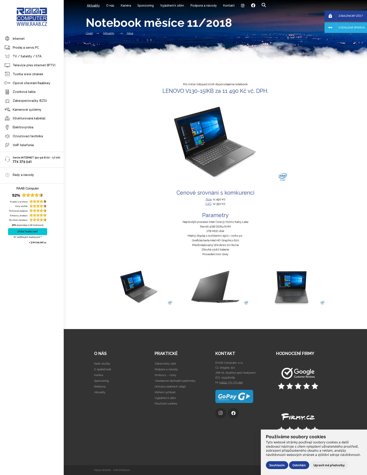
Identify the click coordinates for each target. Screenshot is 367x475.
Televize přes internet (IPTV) (34, 65)
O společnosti (102, 369)
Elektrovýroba (23, 127)
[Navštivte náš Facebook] (234, 414)
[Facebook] (253, 5)
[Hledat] (264, 5)
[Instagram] (243, 5)
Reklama (100, 386)
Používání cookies (166, 403)
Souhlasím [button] (277, 465)
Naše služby (102, 363)
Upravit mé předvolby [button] (329, 465)
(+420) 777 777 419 (231, 382)
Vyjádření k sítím (172, 5)
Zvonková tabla (24, 91)
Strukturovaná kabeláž (29, 118)
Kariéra (126, 5)
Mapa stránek (102, 470)
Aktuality (93, 5)
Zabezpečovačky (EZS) (30, 100)
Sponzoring (145, 5)
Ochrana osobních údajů (170, 386)
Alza (209, 199)
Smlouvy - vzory (165, 375)
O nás (110, 5)
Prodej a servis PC (26, 47)
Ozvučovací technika (28, 136)
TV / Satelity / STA (27, 56)
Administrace (121, 470)
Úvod (89, 33)
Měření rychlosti (165, 392)
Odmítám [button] (299, 465)
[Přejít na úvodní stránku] (306, 379)
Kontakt (229, 5)
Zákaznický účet (165, 363)
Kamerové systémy (27, 109)
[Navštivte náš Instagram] (221, 414)
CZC (208, 203)
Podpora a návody (204, 5)
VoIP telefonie (23, 145)
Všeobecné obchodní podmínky (175, 380)
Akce (130, 33)
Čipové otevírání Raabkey (31, 83)
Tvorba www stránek (28, 74)
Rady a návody (23, 175)
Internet (19, 38)
